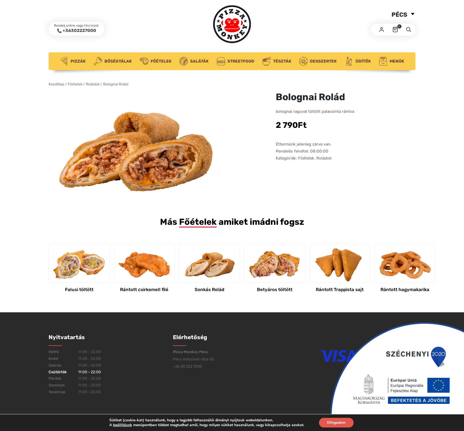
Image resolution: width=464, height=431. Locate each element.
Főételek (161, 61)
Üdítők (363, 61)
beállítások (122, 425)
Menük (397, 61)
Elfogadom (336, 422)
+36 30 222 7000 (187, 366)
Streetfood (240, 61)
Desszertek (323, 61)
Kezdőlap (56, 84)
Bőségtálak (118, 61)
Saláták (199, 61)
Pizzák (78, 61)
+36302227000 (79, 30)
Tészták (282, 61)
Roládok (93, 84)
